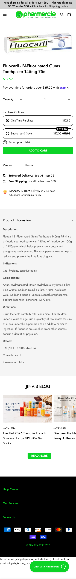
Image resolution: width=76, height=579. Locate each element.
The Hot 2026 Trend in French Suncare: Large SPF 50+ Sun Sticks (24, 438)
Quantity (8, 99)
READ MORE (39, 456)
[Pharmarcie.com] (36, 14)
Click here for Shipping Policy (50, 6)
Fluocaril (30, 165)
